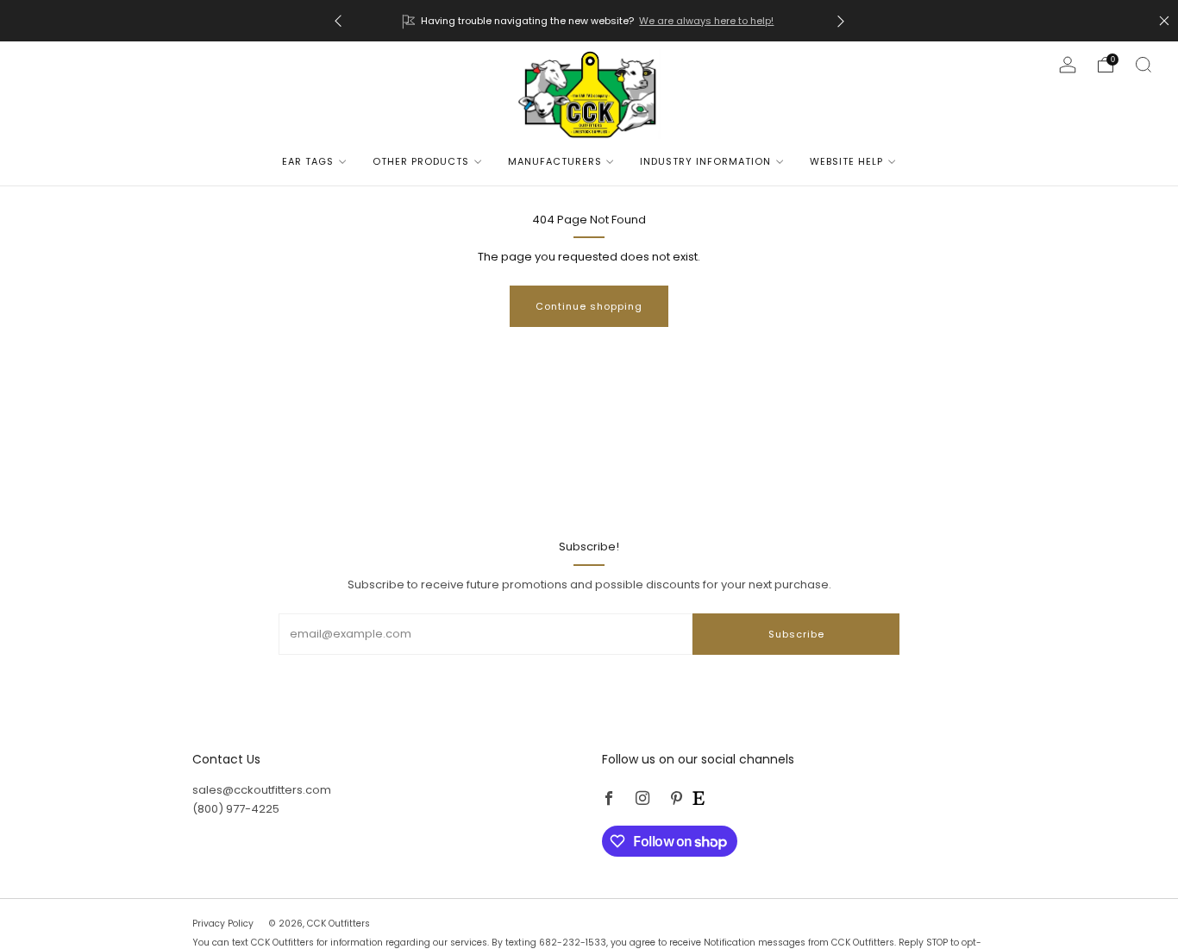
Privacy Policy (224, 923)
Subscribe (796, 634)
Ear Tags (308, 161)
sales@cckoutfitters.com (261, 790)
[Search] (1143, 64)
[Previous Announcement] (338, 21)
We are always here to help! (706, 21)
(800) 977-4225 (235, 809)
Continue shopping (589, 306)
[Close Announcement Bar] (1164, 20)
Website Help (846, 161)
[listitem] (589, 20)
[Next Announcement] (841, 21)
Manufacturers (555, 161)
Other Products (421, 161)
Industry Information (705, 161)
